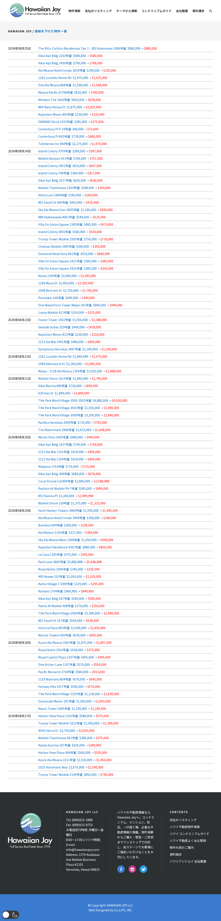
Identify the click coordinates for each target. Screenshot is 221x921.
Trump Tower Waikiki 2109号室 (75, 774)
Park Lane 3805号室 (70, 562)
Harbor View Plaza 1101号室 (73, 716)
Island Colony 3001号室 (70, 232)
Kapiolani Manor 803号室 (71, 114)
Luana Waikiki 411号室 (69, 312)
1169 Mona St (65, 283)
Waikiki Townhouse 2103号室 (74, 188)
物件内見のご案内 (182, 847)
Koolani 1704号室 (66, 591)
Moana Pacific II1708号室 (71, 92)
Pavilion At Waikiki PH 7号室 (73, 488)
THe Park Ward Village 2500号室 (78, 613)
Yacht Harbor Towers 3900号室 (78, 510)
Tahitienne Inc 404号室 (72, 144)
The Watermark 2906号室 (74, 430)
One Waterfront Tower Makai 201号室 (80, 305)
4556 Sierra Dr (66, 730)
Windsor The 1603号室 (69, 100)
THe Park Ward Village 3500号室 (78, 415)
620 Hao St (63, 393)
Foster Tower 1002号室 (72, 320)
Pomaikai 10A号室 (66, 298)
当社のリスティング (183, 820)
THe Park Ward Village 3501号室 (78, 408)
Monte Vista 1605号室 (68, 437)
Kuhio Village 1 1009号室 (71, 584)
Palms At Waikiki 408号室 (71, 606)
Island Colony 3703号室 (70, 151)
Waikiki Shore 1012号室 (72, 378)
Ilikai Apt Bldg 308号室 (69, 474)
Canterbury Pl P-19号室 (68, 129)
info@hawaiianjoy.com (82, 849)
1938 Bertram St (68, 290)
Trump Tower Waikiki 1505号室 (75, 239)
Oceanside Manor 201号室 (74, 701)
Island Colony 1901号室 (70, 166)
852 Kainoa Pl (65, 496)
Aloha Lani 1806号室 (68, 195)
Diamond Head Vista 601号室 (74, 254)
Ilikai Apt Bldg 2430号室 (70, 63)
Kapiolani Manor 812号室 (71, 334)
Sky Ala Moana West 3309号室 (75, 540)
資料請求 (176, 854)
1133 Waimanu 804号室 (70, 679)
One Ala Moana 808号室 (72, 85)
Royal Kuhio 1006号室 (69, 569)
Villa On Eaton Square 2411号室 (75, 261)
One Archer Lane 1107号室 (72, 664)
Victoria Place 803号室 (72, 628)
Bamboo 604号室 (65, 525)
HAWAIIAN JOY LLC (120, 905)
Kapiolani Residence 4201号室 (75, 547)
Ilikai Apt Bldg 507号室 (69, 598)
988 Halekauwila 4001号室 (72, 217)
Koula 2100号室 (67, 276)
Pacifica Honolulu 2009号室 (72, 422)
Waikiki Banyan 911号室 (70, 158)
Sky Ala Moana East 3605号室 (75, 210)
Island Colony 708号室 (69, 173)
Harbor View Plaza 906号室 (72, 752)
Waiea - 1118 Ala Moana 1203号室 (79, 371)
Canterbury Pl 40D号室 (69, 136)
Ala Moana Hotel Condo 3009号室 (77, 518)
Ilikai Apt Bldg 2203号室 (70, 56)
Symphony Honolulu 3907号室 (77, 349)
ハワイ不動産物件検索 (185, 827)
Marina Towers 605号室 (70, 635)
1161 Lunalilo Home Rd (72, 78)
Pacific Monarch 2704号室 (71, 672)
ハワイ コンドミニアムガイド (189, 833)
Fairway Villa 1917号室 (69, 686)
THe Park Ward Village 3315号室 (78, 694)
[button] (10, 915)
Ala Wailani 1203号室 (68, 532)
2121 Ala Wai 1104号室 (69, 459)
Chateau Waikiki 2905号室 (72, 246)
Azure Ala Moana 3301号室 (75, 642)
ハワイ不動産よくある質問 (188, 840)
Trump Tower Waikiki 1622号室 (78, 723)
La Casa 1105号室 (65, 554)
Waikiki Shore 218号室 (72, 503)
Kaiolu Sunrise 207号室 (69, 745)
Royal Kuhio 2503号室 (69, 650)
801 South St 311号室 (68, 620)
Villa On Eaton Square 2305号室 (75, 224)
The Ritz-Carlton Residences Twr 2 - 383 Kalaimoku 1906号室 (97, 48)
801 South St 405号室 (68, 202)
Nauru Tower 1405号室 (72, 708)
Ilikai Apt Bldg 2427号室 (70, 444)
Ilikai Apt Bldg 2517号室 (70, 180)
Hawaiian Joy (20, 31)
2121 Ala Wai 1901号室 (69, 342)
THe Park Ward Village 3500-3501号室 (82, 400)
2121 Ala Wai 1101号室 (69, 452)
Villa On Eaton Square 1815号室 (75, 268)
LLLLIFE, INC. (123, 910)
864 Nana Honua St (69, 107)
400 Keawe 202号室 (69, 576)
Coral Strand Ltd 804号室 (73, 481)
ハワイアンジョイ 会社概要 (188, 861)
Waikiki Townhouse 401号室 (73, 738)
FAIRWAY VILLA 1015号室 (71, 122)
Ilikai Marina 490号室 (68, 386)
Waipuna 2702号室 (66, 466)
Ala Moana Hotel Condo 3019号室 (77, 70)
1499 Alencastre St (69, 364)
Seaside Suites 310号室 (69, 327)
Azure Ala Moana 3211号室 (75, 760)
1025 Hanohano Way (70, 767)
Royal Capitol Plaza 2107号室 (74, 657)
